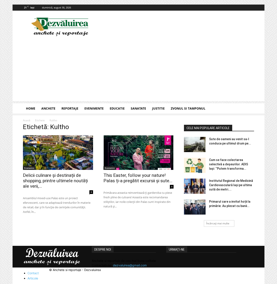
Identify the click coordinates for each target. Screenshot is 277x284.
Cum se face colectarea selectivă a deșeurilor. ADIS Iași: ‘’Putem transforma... (228, 164)
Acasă (26, 120)
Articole (32, 278)
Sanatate (138, 108)
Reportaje (69, 108)
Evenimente (94, 108)
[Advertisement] (138, 70)
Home (30, 108)
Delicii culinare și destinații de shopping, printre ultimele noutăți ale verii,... (55, 181)
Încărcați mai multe (217, 223)
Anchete (48, 108)
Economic (29, 167)
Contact (33, 273)
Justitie (158, 108)
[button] (249, 109)
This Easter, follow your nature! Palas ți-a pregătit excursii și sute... (137, 178)
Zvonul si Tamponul (188, 108)
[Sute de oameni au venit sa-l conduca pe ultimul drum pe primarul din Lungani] (195, 144)
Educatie (117, 108)
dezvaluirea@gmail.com (130, 265)
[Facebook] (251, 8)
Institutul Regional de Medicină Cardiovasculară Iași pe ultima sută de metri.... (231, 185)
